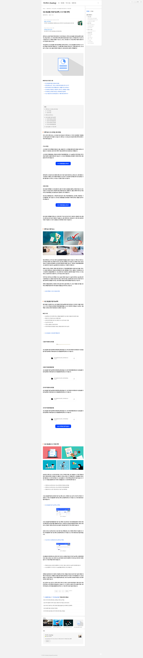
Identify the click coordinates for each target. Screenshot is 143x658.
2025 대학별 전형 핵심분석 (63, 426)
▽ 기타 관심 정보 (55, 597)
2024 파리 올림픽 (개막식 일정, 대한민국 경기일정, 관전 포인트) (56, 602)
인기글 (92, 11)
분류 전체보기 (89, 14)
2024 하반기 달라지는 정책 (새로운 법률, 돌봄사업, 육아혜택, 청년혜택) (57, 605)
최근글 (88, 11)
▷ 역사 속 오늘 (89, 29)
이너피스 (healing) (49, 3)
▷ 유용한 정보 (47, 597)
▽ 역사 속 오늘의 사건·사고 (91, 30)
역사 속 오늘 (68, 3)
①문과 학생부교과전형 (51, 119)
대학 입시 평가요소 (49, 115)
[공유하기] (59, 591)
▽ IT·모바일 (89, 40)
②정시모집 (49, 112)
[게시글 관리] (63, 591)
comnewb (55, 655)
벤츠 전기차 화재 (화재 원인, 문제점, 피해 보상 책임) (53, 600)
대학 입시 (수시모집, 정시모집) (51, 109)
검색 (98, 3)
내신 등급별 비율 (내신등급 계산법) (50, 608)
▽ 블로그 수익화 (89, 38)
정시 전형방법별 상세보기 (63, 205)
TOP (101, 654)
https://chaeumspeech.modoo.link (50, 19)
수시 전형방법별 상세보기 (63, 163)
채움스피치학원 (47, 21)
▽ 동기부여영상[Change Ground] (92, 19)
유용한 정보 (74, 3)
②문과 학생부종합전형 (51, 120)
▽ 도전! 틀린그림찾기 (90, 26)
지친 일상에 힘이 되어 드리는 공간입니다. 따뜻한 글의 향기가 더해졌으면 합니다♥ (58, 638)
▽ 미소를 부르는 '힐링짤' (91, 21)
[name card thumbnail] (79, 635)
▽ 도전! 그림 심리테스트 (91, 24)
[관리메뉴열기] (141, 2)
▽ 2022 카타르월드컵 (90, 43)
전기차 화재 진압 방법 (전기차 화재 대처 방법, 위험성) (54, 611)
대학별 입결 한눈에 (48, 29)
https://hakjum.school (48, 27)
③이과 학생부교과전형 (51, 122)
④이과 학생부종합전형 (51, 124)
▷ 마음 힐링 (89, 16)
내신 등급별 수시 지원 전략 (50, 126)
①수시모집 (49, 111)
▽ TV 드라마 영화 (89, 41)
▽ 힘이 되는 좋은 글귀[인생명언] (92, 18)
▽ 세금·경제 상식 (90, 37)
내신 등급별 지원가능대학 (50, 117)
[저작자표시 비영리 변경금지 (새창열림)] (70, 590)
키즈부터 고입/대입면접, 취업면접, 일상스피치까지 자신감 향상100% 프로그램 (59, 23)
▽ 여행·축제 (89, 35)
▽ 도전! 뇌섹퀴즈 (89, 27)
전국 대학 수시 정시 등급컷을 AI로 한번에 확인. (53, 31)
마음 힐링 (62, 3)
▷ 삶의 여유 (89, 23)
